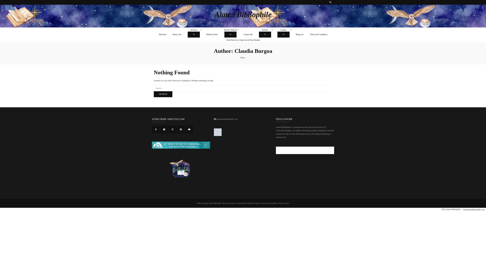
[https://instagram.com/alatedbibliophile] (172, 129)
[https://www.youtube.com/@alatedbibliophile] (189, 129)
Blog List (299, 34)
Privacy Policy (284, 203)
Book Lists (177, 34)
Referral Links (212, 34)
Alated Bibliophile (243, 14)
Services (193, 30)
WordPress (274, 203)
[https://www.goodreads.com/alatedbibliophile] (164, 129)
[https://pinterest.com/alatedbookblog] (181, 129)
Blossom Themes (254, 203)
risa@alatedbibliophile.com (227, 119)
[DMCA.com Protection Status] (218, 135)
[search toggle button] (330, 2)
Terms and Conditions (318, 34)
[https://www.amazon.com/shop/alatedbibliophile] (156, 129)
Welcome (162, 34)
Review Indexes (230, 30)
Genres (283, 30)
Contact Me (248, 34)
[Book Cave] (181, 148)
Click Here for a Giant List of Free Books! (243, 40)
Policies (265, 30)
